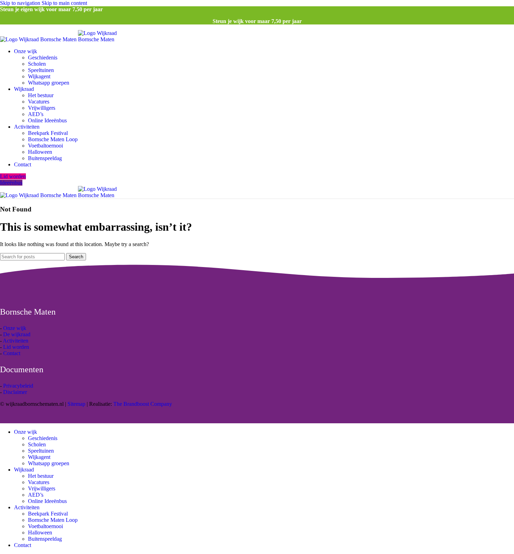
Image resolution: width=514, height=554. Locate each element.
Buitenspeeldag (45, 158)
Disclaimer (15, 392)
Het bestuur (40, 95)
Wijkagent (39, 76)
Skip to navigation (21, 3)
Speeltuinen (41, 70)
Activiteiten (15, 341)
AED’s (35, 114)
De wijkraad (16, 334)
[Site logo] (39, 39)
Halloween (40, 152)
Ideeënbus (11, 183)
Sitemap (76, 404)
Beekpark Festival (48, 133)
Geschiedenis (42, 57)
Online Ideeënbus (47, 120)
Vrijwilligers (41, 108)
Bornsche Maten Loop (53, 139)
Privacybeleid (18, 386)
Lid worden (13, 176)
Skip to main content (64, 3)
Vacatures (38, 102)
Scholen (37, 64)
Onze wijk (14, 328)
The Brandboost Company (142, 404)
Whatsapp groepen (48, 83)
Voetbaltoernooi (45, 146)
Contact (11, 353)
